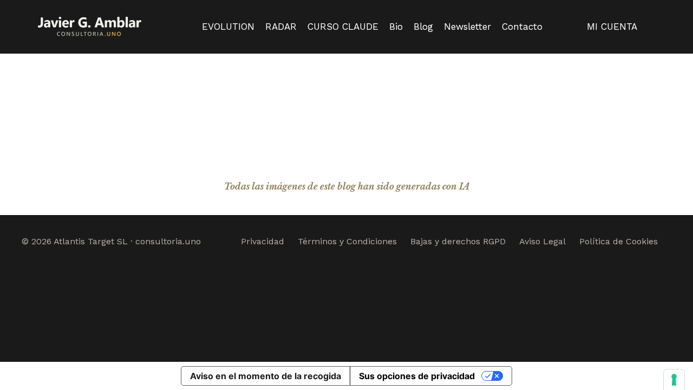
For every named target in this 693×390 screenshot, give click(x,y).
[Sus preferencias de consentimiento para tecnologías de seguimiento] (674, 379)
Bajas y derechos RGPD (458, 241)
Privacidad (262, 241)
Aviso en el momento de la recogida (265, 375)
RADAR (281, 26)
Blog (423, 26)
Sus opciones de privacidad (417, 375)
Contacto (522, 26)
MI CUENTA (612, 26)
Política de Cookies (618, 241)
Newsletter (467, 26)
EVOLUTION (228, 26)
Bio (396, 26)
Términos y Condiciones (347, 241)
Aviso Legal (542, 241)
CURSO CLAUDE (343, 26)
